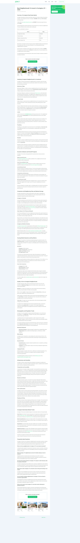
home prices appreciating (35, 164)
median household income (23, 158)
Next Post (44, 517)
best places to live (29, 431)
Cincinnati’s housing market (29, 206)
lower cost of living (32, 207)
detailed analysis (29, 277)
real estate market (24, 163)
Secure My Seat (54, 11)
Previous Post (22, 517)
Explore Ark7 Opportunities (32, 61)
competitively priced (29, 416)
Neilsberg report (37, 355)
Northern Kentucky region (41, 226)
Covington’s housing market (21, 226)
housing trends (36, 277)
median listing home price (27, 22)
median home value (23, 415)
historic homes (37, 93)
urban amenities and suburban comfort (35, 230)
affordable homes (28, 114)
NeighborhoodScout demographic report (24, 357)
